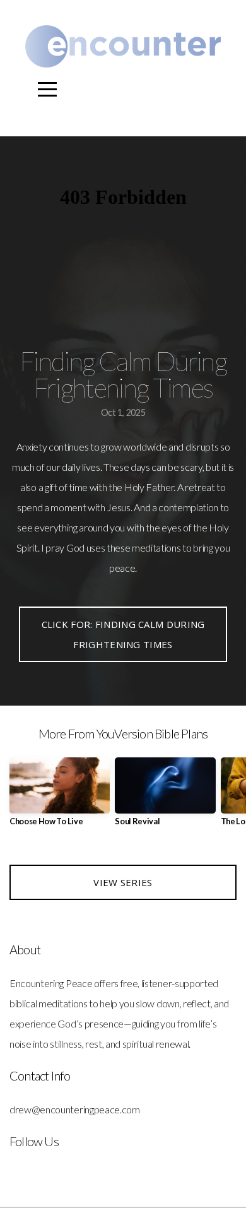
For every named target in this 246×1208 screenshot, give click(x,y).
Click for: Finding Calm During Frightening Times (123, 634)
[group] (59, 796)
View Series (122, 882)
